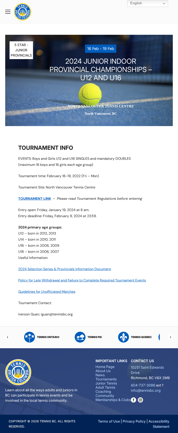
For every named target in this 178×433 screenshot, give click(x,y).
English (135, 3)
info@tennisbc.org (146, 390)
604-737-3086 (143, 385)
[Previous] (7, 337)
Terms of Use (109, 421)
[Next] (170, 337)
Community (105, 395)
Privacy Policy (134, 421)
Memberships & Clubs (113, 400)
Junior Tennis (106, 383)
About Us (103, 371)
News (100, 375)
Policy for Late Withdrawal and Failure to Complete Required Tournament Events (82, 280)
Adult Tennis (105, 387)
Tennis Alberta (142, 337)
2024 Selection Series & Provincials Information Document (64, 269)
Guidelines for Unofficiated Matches (46, 291)
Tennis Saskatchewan (49, 337)
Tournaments (106, 379)
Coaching (103, 391)
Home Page (105, 367)
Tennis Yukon (96, 337)
